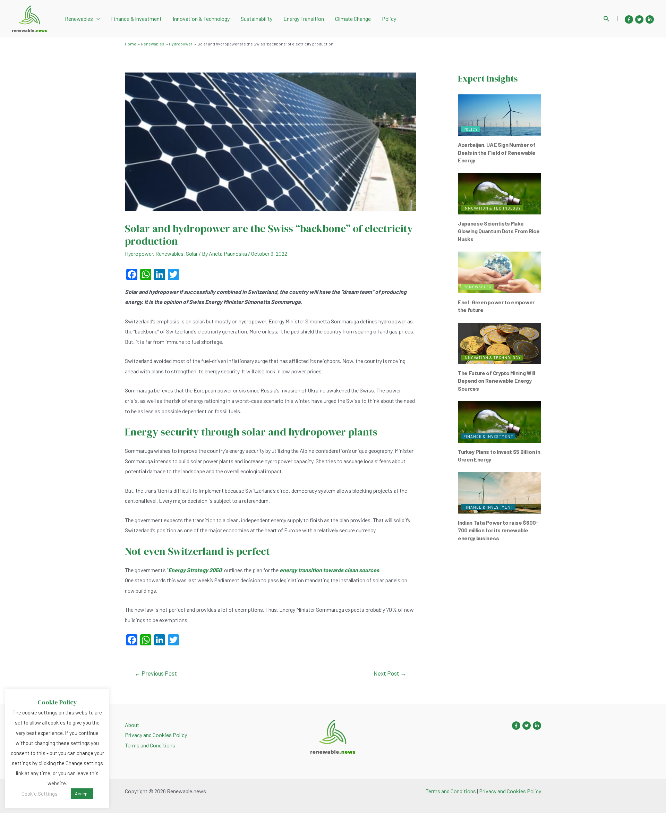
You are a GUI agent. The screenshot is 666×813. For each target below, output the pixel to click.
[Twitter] (639, 19)
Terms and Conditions (150, 745)
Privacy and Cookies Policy (156, 734)
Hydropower (139, 253)
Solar (192, 253)
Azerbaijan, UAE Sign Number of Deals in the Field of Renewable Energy (497, 152)
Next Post (390, 673)
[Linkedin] (650, 19)
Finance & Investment (136, 18)
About (132, 724)
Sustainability (256, 18)
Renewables (79, 18)
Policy (389, 18)
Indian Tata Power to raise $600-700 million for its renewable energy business (498, 530)
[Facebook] (629, 19)
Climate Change (353, 18)
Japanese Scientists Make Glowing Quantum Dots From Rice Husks (498, 231)
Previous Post (156, 673)
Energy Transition (303, 18)
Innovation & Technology (201, 18)
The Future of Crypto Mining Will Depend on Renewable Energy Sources (496, 381)
